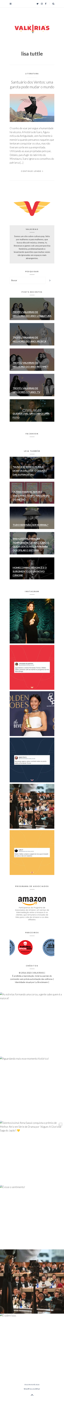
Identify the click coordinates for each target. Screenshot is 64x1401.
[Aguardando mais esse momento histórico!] (32, 667)
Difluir (37, 1389)
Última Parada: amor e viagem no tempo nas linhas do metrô (31, 495)
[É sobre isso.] (32, 852)
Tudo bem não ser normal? (30, 524)
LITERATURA (32, 74)
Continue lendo (31, 171)
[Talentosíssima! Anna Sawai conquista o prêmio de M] (32, 713)
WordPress (28, 1389)
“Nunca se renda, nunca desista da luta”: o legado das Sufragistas (30, 470)
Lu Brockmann (41, 982)
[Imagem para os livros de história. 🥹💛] (32, 806)
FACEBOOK (32, 434)
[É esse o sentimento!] (32, 760)
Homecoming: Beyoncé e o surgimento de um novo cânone (30, 571)
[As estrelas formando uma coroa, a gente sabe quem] (32, 621)
